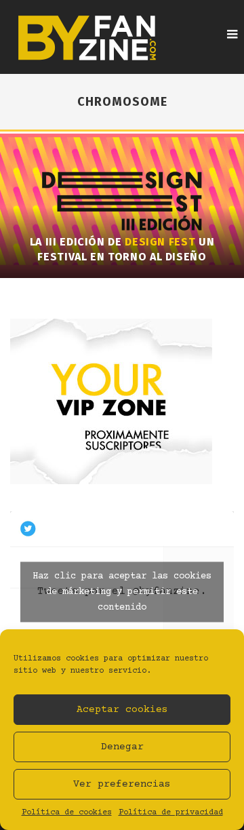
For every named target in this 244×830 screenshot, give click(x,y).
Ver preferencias (122, 784)
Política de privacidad (171, 812)
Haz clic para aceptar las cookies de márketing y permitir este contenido (122, 591)
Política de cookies (67, 812)
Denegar (122, 747)
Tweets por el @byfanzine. (122, 591)
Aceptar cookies (122, 709)
